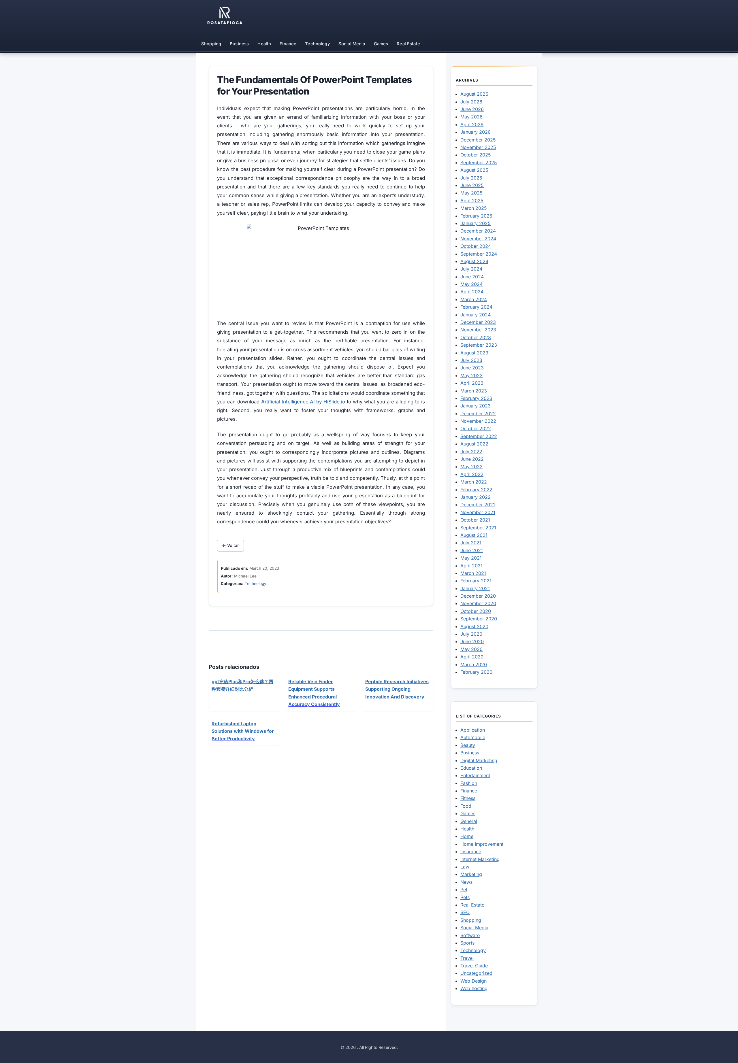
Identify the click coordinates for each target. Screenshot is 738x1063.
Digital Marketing (478, 760)
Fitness (467, 798)
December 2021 (477, 504)
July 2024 (471, 269)
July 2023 (471, 360)
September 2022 (478, 436)
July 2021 (470, 542)
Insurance (470, 851)
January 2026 (475, 132)
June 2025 (472, 185)
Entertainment (475, 775)
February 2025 (476, 216)
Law (464, 867)
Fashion (468, 783)
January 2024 (475, 315)
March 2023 (473, 391)
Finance (288, 43)
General (468, 821)
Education (471, 768)
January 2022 (475, 497)
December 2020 (478, 596)
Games (381, 43)
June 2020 (472, 641)
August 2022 (474, 444)
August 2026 (474, 94)
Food (465, 806)
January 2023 (475, 406)
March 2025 (473, 208)
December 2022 (478, 413)
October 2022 (475, 428)
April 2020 (471, 657)
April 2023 (471, 383)
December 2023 (478, 322)
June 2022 (472, 459)
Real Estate (408, 43)
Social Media (351, 43)
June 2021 (471, 550)
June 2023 (472, 368)
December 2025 (478, 140)
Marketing (471, 874)
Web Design (473, 981)
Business (239, 43)
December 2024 (478, 231)
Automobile (472, 737)
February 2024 (476, 307)
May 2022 (471, 466)
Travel (467, 958)
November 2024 (478, 238)
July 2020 (471, 634)
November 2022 (478, 421)
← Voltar (230, 545)
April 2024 (471, 291)
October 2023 (475, 337)
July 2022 (471, 451)
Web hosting (473, 988)
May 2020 (471, 649)
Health (264, 43)
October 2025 (475, 155)
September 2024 (478, 254)
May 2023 (471, 375)
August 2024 (474, 261)
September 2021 (478, 527)
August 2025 (474, 170)
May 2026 (471, 117)
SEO (465, 912)
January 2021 (475, 588)
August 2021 (473, 535)
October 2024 (475, 246)
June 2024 (472, 277)
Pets (465, 897)
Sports (467, 943)
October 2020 (475, 611)
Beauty (467, 745)
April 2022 (471, 474)
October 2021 (475, 520)
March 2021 (473, 573)
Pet (463, 889)
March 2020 (473, 664)
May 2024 (471, 284)
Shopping (211, 43)
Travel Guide (474, 965)
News (466, 882)
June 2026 (472, 109)
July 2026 (471, 102)
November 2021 (477, 512)
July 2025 (471, 178)
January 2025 (475, 223)
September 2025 (478, 162)
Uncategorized (476, 973)
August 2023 (474, 353)
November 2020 (478, 603)
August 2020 (474, 626)
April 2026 (471, 124)
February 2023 (476, 398)
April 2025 (471, 200)
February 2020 (476, 672)
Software (470, 935)
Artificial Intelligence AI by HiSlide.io (303, 402)
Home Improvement (481, 844)
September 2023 (478, 345)
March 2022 (473, 482)
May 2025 (471, 193)
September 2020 (478, 619)
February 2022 (476, 489)
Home (466, 836)
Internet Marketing (480, 859)
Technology (317, 43)
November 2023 (478, 330)
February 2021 (476, 581)
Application (472, 730)
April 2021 (471, 566)
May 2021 (471, 558)
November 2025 (478, 147)
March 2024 (473, 299)
